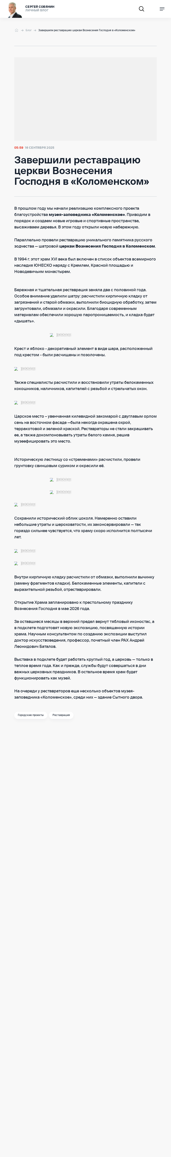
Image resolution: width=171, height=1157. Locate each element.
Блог (29, 30)
